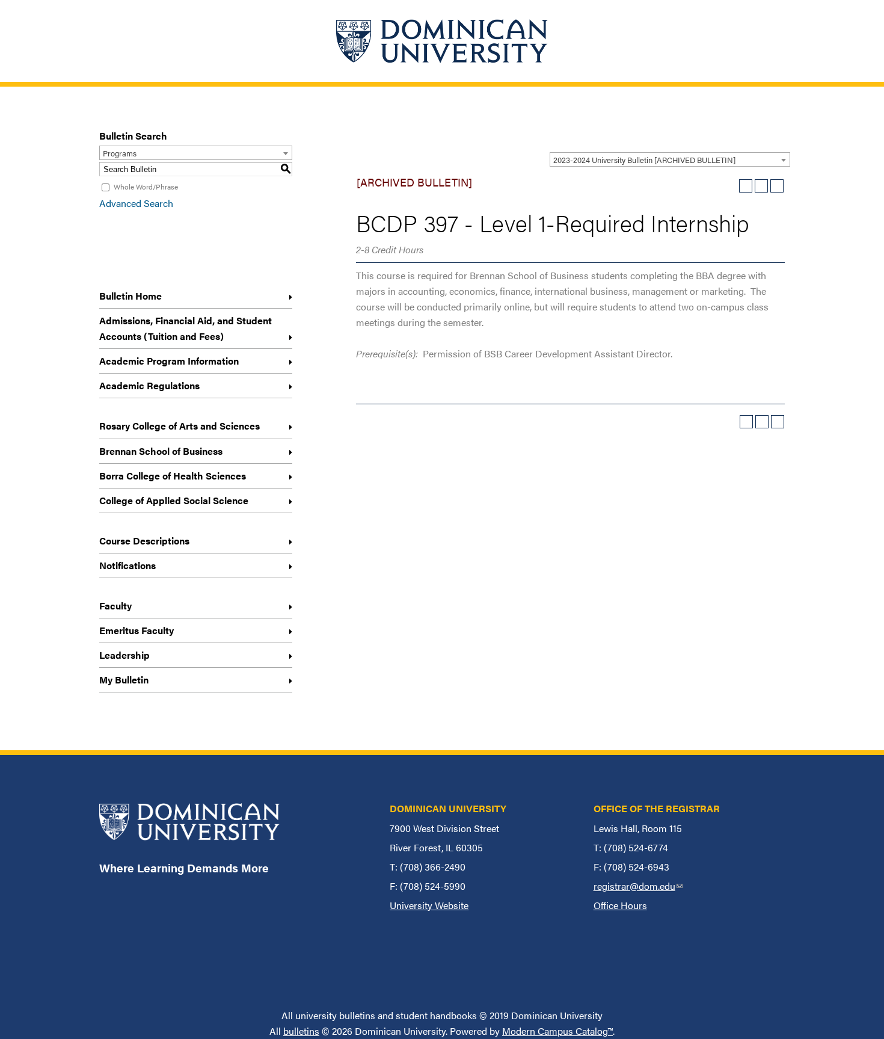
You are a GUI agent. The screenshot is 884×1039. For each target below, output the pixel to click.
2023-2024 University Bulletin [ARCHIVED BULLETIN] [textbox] (644, 159)
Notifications (127, 565)
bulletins (301, 1031)
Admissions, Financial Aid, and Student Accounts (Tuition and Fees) (185, 328)
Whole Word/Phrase (146, 186)
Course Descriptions (144, 540)
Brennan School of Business (161, 451)
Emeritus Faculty (136, 630)
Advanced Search (136, 203)
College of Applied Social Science (173, 500)
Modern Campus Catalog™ (557, 1031)
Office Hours (620, 905)
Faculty (115, 605)
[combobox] (670, 159)
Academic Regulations (149, 385)
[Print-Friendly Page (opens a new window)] (761, 186)
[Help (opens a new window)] (777, 186)
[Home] (442, 41)
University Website (429, 905)
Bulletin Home (130, 296)
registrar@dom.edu (638, 886)
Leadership (124, 655)
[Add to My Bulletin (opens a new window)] (745, 186)
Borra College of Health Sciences (172, 476)
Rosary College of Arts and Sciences (179, 426)
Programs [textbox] (120, 153)
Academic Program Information (169, 361)
